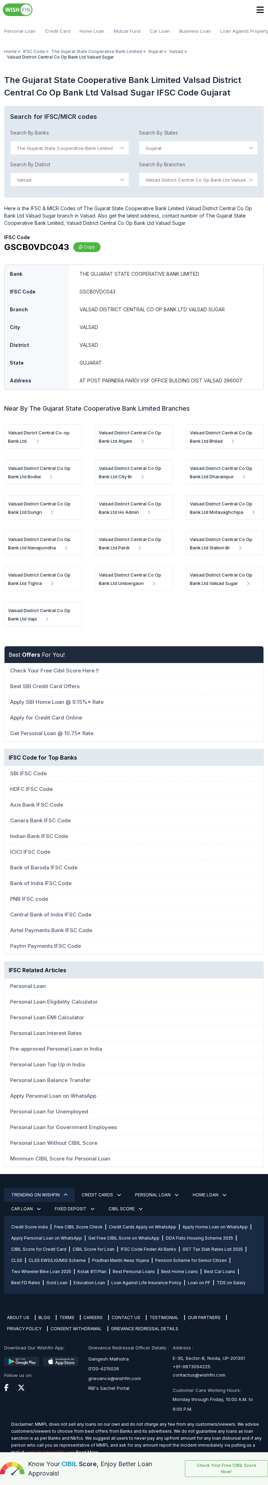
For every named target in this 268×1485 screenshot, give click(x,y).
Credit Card (57, 31)
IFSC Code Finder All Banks (148, 1249)
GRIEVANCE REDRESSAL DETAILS (144, 1328)
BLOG (44, 1317)
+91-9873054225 (191, 1366)
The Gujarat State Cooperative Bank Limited (96, 51)
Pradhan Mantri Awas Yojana (120, 1260)
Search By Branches (162, 164)
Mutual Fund (127, 31)
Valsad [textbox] (24, 180)
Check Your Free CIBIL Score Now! (226, 1468)
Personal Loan (20, 31)
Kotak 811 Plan (91, 1271)
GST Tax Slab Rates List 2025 (213, 1249)
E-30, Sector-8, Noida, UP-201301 (209, 1358)
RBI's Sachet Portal (108, 1388)
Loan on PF (199, 1282)
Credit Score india (29, 1226)
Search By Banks (29, 133)
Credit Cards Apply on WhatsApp (142, 1226)
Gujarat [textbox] (154, 148)
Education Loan (89, 1282)
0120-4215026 (103, 1368)
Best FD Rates (25, 1282)
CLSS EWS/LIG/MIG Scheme (57, 1260)
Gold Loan (56, 1282)
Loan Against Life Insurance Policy (146, 1282)
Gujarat (155, 51)
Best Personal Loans (134, 1271)
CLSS (16, 1260)
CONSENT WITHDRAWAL (76, 1328)
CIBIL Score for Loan (93, 1249)
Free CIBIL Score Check (78, 1226)
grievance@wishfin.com (114, 1378)
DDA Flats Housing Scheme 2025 (199, 1238)
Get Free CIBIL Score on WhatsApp (123, 1238)
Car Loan (160, 31)
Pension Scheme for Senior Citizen (191, 1260)
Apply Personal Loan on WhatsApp (46, 1238)
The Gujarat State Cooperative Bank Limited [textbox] (65, 148)
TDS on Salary (231, 1282)
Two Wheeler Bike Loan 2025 (41, 1271)
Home (10, 51)
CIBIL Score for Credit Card (38, 1249)
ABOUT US (18, 1317)
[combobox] (69, 148)
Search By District (30, 164)
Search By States (158, 133)
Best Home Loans (179, 1271)
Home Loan (92, 31)
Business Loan (195, 31)
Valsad (176, 51)
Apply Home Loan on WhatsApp (215, 1226)
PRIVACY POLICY (24, 1328)
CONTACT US (126, 1317)
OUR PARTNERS (204, 1317)
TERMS (66, 1317)
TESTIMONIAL (164, 1317)
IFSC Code (34, 51)
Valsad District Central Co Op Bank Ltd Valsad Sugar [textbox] (200, 180)
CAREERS (93, 1317)
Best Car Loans (219, 1271)
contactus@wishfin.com (199, 1375)
